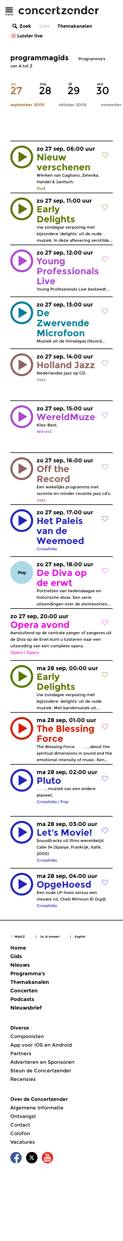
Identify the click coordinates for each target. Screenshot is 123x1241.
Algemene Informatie (37, 1108)
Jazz (41, 379)
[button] (21, 157)
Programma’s (27, 973)
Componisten (27, 1036)
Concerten (24, 991)
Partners (20, 1053)
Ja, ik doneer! (49, 936)
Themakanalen (74, 26)
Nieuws (20, 965)
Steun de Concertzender (40, 1070)
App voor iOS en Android (41, 1045)
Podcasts (22, 999)
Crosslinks (47, 548)
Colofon (20, 1133)
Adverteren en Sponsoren (42, 1062)
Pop (64, 801)
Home (18, 948)
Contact (20, 1125)
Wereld (44, 431)
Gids (44, 26)
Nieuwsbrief (26, 1008)
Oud (41, 188)
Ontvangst (23, 1116)
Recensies (23, 1079)
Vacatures (22, 1142)
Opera (16, 652)
